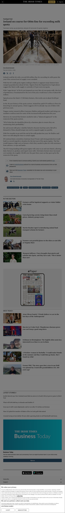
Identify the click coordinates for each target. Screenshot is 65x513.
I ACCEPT (8, 510)
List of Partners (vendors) (7, 506)
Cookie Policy (20, 496)
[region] (32, 499)
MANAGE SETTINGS (22, 510)
